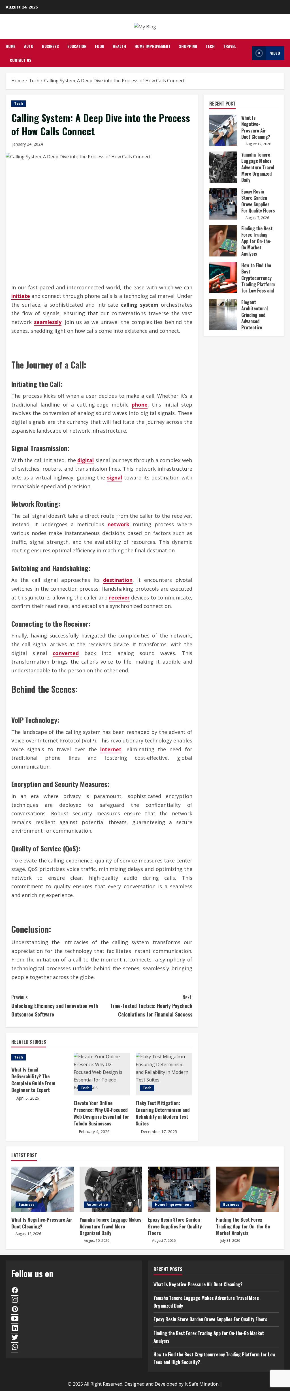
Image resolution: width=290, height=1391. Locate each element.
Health (119, 46)
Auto (28, 46)
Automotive (97, 1204)
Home (11, 46)
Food (99, 46)
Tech (210, 46)
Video (275, 53)
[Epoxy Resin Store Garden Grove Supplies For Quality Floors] (179, 1189)
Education (76, 46)
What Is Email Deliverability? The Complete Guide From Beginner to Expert (33, 1079)
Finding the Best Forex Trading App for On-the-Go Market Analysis (223, 240)
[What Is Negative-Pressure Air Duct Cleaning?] (42, 1189)
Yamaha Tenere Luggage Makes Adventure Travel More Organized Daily (223, 167)
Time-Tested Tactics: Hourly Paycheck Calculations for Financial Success (151, 1005)
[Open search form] (246, 53)
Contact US (20, 60)
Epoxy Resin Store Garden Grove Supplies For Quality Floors (223, 204)
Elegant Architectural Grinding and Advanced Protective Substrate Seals (223, 314)
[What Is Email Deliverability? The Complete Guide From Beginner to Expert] (39, 1057)
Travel (229, 46)
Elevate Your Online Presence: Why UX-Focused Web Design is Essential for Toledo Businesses (101, 1113)
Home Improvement (152, 46)
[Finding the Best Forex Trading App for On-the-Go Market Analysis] (247, 1189)
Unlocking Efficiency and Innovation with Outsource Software (54, 1005)
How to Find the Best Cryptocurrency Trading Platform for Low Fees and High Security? (223, 277)
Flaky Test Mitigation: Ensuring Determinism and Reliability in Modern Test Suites (163, 1113)
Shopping (188, 46)
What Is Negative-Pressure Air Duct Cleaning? (223, 130)
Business (50, 46)
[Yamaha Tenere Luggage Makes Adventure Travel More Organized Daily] (111, 1189)
